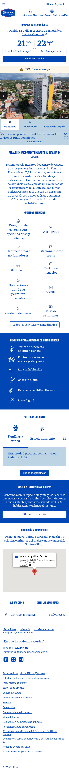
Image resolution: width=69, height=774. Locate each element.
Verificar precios (45, 58)
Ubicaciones (9, 629)
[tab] (10, 124)
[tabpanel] (34, 138)
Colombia (25, 629)
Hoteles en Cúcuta (44, 629)
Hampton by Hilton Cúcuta (18, 632)
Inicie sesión (60, 15)
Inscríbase (45, 15)
